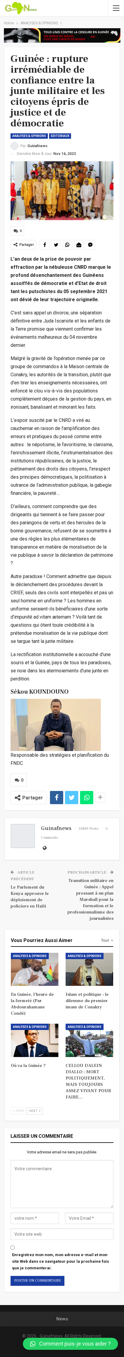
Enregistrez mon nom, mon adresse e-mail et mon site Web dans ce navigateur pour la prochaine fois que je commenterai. (60, 1261)
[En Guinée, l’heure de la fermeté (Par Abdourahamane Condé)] (34, 969)
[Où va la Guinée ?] (34, 1040)
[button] (70, 1344)
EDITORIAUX (60, 136)
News (62, 1319)
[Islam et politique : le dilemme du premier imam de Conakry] (89, 969)
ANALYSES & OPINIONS (29, 136)
